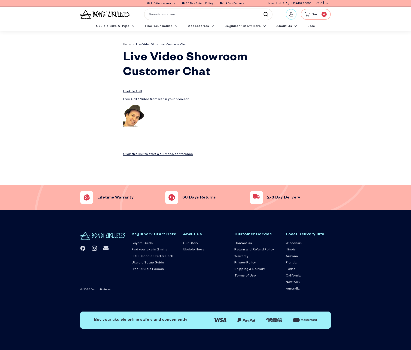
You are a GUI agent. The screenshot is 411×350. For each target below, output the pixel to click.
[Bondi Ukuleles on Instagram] (94, 248)
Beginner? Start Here (243, 26)
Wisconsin (294, 243)
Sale (311, 26)
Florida (291, 263)
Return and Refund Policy (254, 250)
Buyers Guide (142, 243)
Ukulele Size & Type (113, 26)
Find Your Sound (159, 26)
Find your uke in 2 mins (149, 250)
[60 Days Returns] (171, 197)
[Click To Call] (133, 126)
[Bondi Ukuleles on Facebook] (82, 248)
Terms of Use (245, 276)
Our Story (190, 243)
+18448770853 (301, 3)
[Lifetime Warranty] (86, 197)
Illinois (291, 250)
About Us (284, 26)
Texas (291, 269)
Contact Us (243, 243)
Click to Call (132, 91)
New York (293, 282)
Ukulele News (193, 250)
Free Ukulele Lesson (148, 269)
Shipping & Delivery (249, 269)
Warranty (241, 256)
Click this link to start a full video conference (158, 154)
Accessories (199, 26)
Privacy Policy (245, 263)
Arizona (292, 256)
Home (127, 44)
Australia (293, 289)
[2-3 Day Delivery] (256, 197)
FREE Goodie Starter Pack (152, 256)
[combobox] (208, 14)
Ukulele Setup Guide (148, 263)
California (293, 276)
